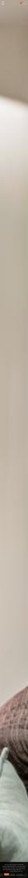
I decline (12, 874)
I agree (6, 874)
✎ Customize (19, 874)
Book (23, 2)
